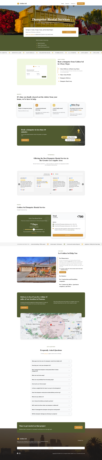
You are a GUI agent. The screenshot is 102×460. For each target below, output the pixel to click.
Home (62, 3)
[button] (19, 184)
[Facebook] (17, 453)
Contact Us (73, 3)
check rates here (71, 230)
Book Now (80, 3)
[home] (22, 3)
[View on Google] (71, 190)
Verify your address (30, 34)
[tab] (71, 69)
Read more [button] (23, 187)
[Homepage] (33, 439)
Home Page (50, 448)
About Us (67, 3)
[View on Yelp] (22, 190)
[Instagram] (19, 453)
